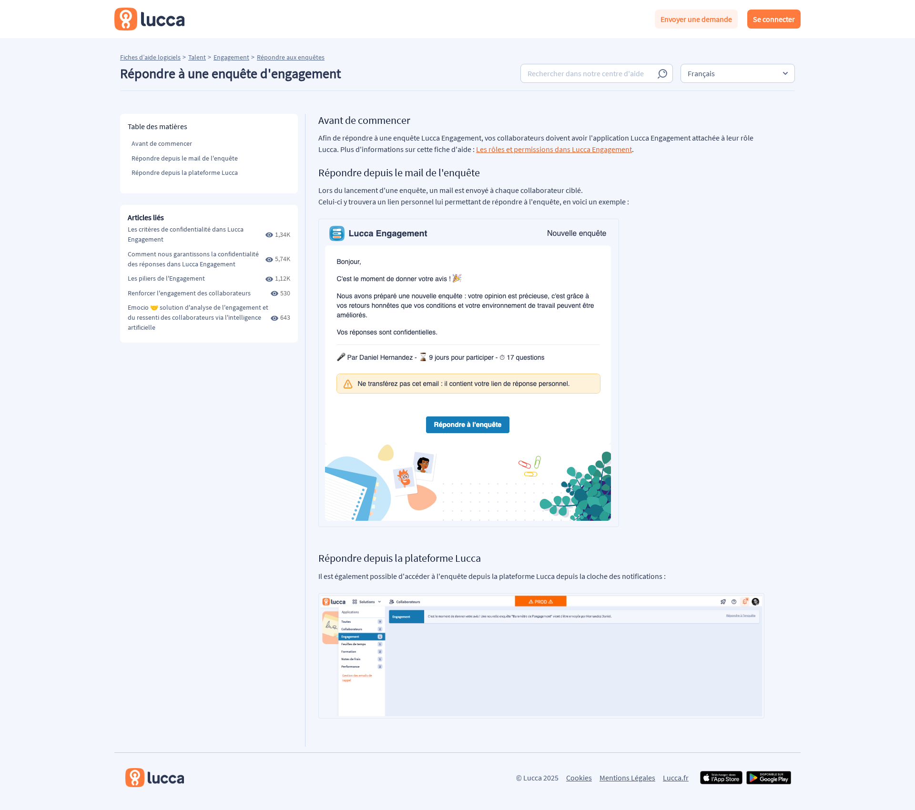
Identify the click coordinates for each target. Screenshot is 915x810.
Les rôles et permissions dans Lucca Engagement (554, 149)
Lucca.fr (676, 777)
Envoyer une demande (696, 19)
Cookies (579, 777)
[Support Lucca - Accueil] (149, 19)
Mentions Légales (627, 777)
